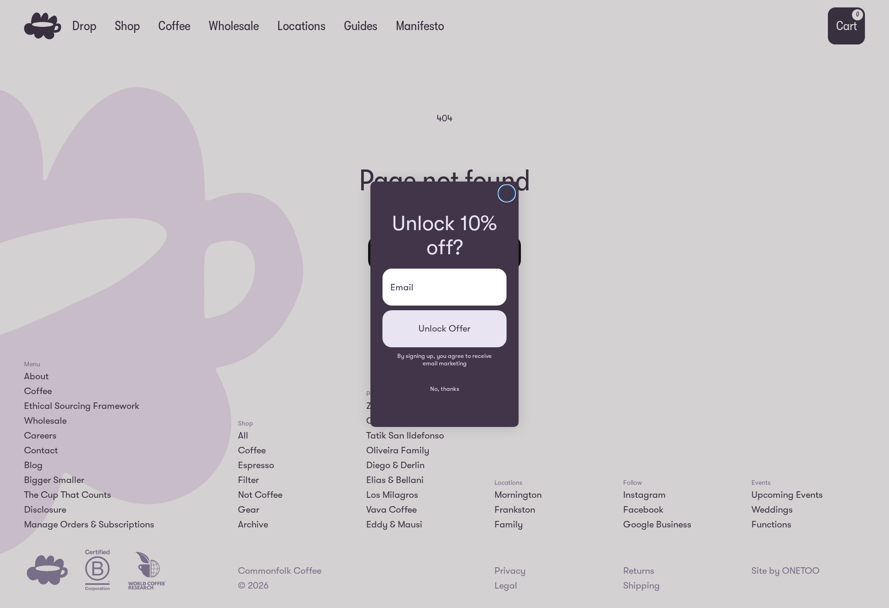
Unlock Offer (444, 328)
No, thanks (444, 388)
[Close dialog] (507, 193)
